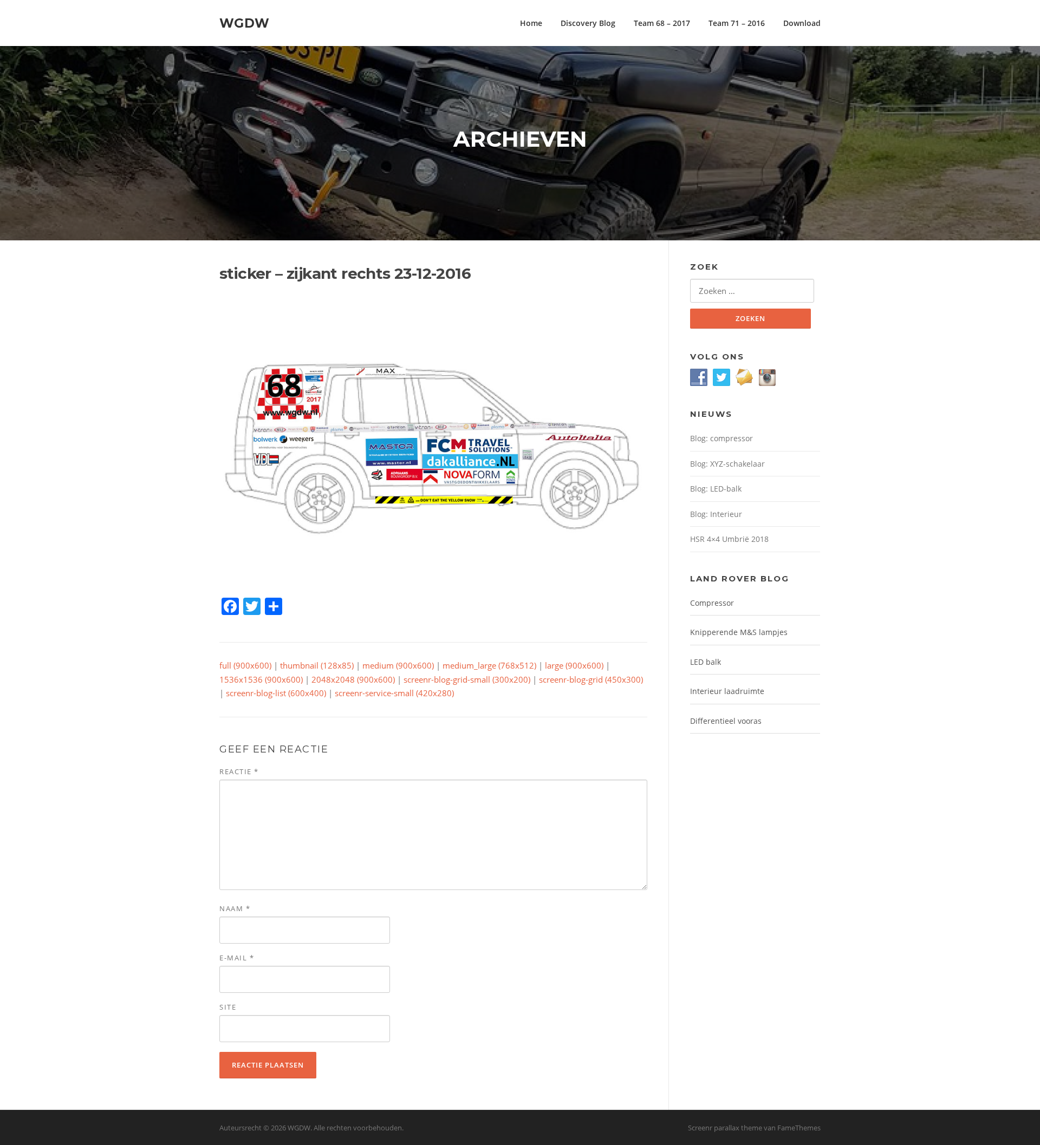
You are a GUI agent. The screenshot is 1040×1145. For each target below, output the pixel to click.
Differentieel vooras (726, 721)
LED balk (705, 662)
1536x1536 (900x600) (261, 679)
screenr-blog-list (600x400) (276, 693)
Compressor (712, 603)
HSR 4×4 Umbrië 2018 (729, 539)
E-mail (236, 958)
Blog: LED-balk (716, 488)
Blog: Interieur (716, 514)
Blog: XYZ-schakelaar (727, 464)
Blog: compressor (721, 438)
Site (227, 1007)
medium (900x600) (398, 665)
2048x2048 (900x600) (353, 679)
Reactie (239, 771)
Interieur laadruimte (727, 691)
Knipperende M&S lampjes (739, 632)
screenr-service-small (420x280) (394, 693)
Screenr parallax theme (725, 1128)
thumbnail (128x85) (317, 665)
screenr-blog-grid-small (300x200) (467, 679)
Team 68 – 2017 (662, 23)
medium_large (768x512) (489, 665)
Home (531, 23)
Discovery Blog (588, 23)
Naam (234, 908)
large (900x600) (574, 665)
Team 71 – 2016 (736, 23)
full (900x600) (245, 665)
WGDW (244, 22)
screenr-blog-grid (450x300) (591, 679)
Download (802, 23)
